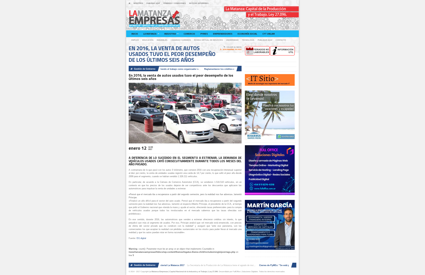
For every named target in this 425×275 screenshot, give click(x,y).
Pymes (204, 33)
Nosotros (138, 3)
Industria (170, 33)
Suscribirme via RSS (232, 49)
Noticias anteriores (199, 3)
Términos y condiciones (174, 3)
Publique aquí (153, 3)
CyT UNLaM (268, 33)
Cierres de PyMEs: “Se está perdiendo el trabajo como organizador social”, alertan (165, 69)
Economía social (247, 33)
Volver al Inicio (234, 47)
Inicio (134, 33)
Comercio (189, 33)
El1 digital (141, 238)
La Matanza (149, 33)
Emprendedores (222, 33)
